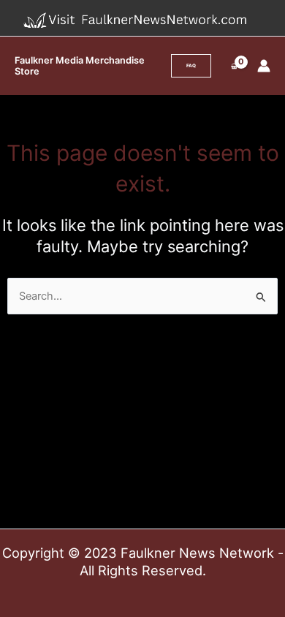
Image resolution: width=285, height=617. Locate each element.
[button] (191, 65)
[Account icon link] (263, 65)
